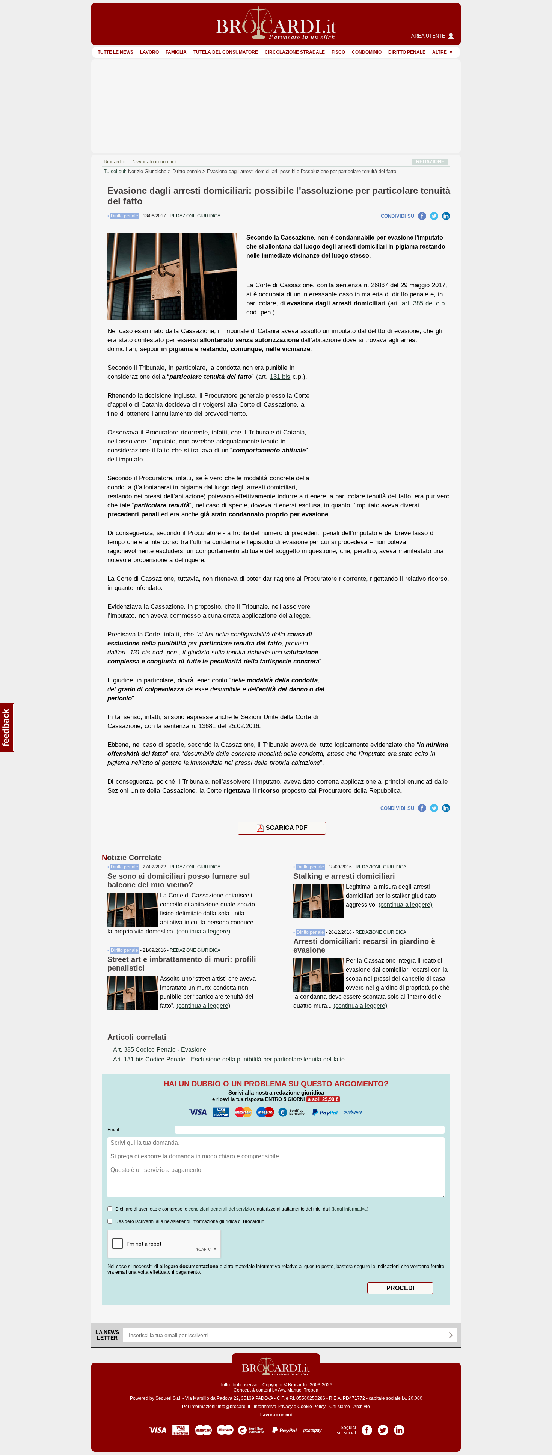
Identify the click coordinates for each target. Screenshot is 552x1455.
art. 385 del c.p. (424, 303)
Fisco (338, 52)
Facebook (422, 216)
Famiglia (176, 52)
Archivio (361, 1406)
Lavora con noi (276, 1414)
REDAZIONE (430, 161)
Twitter (434, 216)
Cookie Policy (311, 1406)
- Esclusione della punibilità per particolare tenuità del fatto (229, 1059)
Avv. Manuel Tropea (298, 1390)
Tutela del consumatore (225, 52)
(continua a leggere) (203, 931)
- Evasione (159, 1049)
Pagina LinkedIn (399, 1427)
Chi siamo (339, 1406)
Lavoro (149, 52)
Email (113, 1129)
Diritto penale (406, 52)
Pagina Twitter (383, 1427)
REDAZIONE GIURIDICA (195, 867)
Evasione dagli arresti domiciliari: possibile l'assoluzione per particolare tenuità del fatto (301, 171)
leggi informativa (350, 1209)
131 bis (280, 376)
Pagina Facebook (367, 1427)
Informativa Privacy (273, 1406)
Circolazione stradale (295, 52)
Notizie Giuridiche (147, 171)
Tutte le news (115, 52)
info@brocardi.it (234, 1406)
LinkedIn (446, 216)
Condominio (367, 52)
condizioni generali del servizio (220, 1209)
